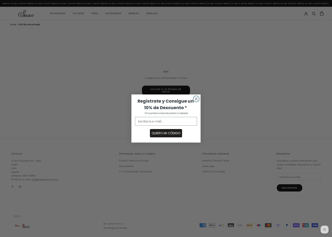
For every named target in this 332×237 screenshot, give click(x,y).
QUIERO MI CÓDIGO (166, 133)
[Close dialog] (196, 99)
